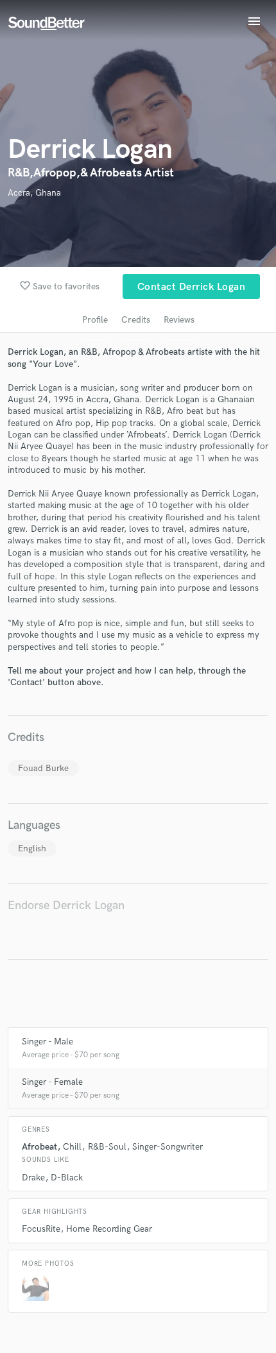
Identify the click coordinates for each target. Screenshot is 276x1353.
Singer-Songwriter (167, 1146)
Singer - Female (52, 1081)
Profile (95, 319)
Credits (135, 319)
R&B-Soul (107, 1146)
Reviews (179, 319)
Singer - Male (47, 1041)
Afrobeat (39, 1146)
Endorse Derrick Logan (66, 905)
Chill (72, 1146)
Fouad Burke (43, 768)
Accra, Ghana (34, 192)
